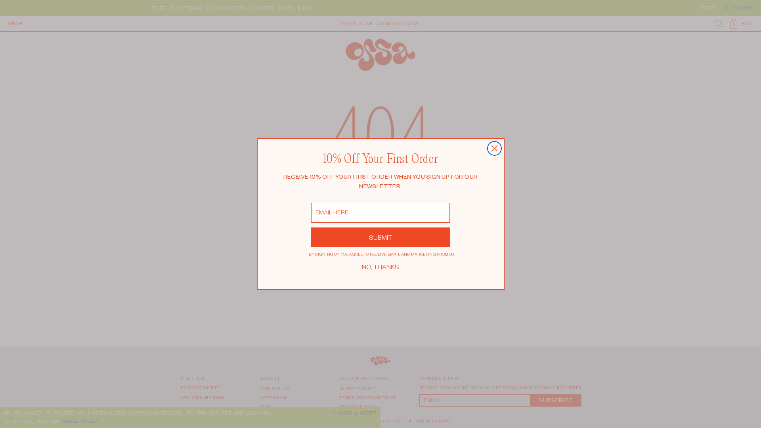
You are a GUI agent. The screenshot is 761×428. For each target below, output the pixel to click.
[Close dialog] (494, 148)
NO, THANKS (380, 266)
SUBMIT (380, 237)
